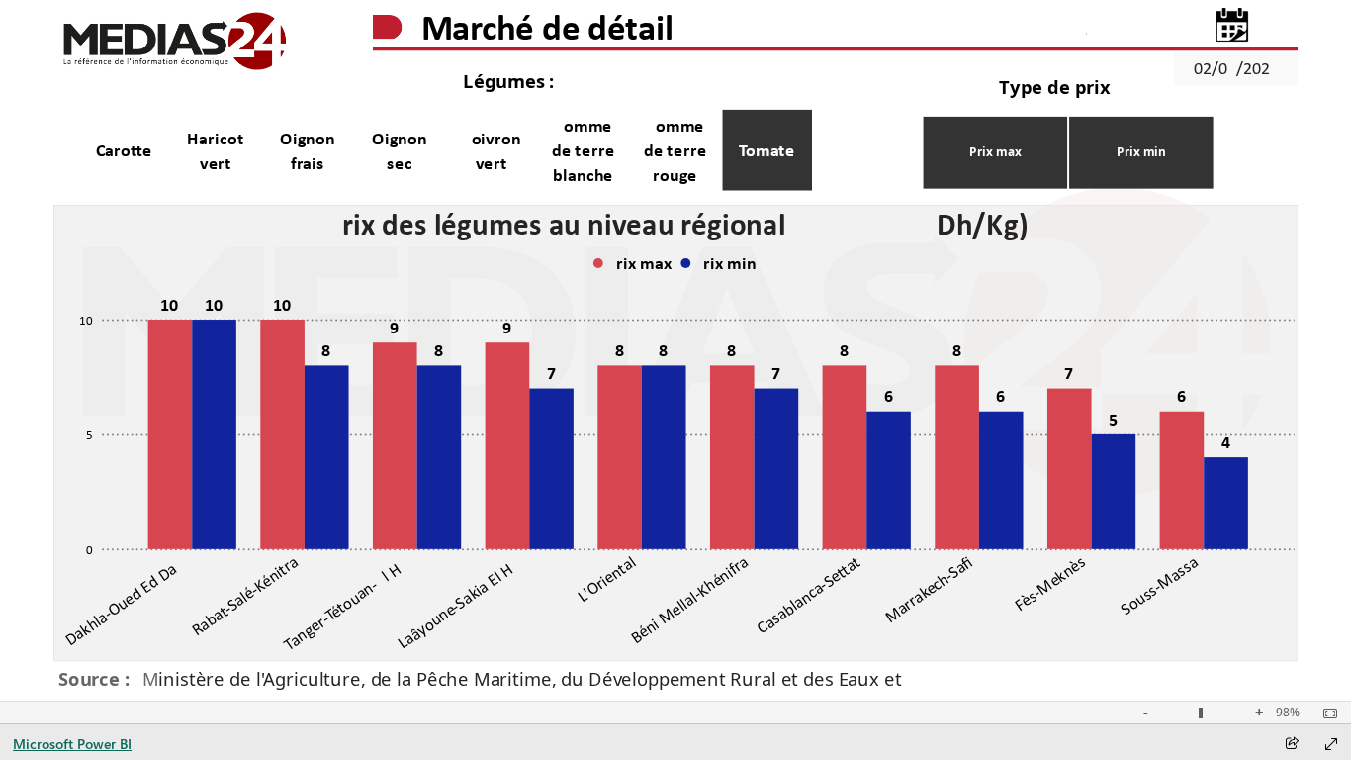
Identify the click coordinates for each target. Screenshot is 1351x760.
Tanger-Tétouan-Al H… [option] (346, 602)
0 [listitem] (89, 549)
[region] (676, 350)
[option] (123, 150)
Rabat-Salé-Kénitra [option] (244, 595)
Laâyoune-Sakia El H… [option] (460, 602)
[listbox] (443, 150)
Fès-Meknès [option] (1049, 583)
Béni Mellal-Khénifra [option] (689, 599)
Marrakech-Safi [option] (928, 589)
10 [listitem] (86, 320)
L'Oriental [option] (606, 579)
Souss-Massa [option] (1159, 585)
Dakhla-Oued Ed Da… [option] (125, 600)
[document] (795, 32)
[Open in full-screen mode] (1331, 744)
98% (1288, 712)
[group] (795, 32)
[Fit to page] (1325, 713)
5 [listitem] (89, 434)
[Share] (1292, 744)
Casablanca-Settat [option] (808, 594)
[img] (174, 42)
